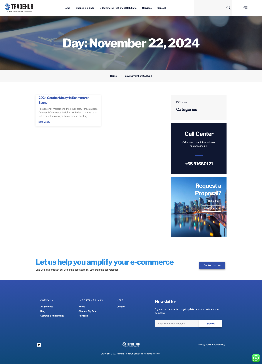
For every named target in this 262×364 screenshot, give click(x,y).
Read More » (44, 122)
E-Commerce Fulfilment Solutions (118, 8)
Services (147, 8)
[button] (228, 7)
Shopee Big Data (85, 8)
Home (67, 8)
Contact (161, 8)
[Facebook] (39, 345)
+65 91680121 (199, 163)
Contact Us (211, 208)
